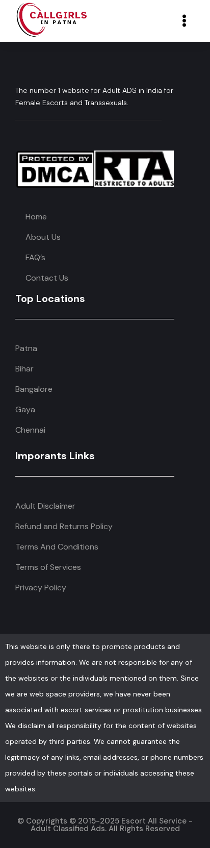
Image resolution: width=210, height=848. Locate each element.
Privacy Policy (40, 587)
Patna (26, 348)
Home (36, 216)
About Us (43, 237)
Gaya (25, 409)
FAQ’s (35, 257)
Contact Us (46, 277)
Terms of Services (48, 567)
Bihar (24, 368)
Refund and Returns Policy (64, 526)
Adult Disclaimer (45, 506)
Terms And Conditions (56, 546)
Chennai (30, 430)
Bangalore (33, 389)
